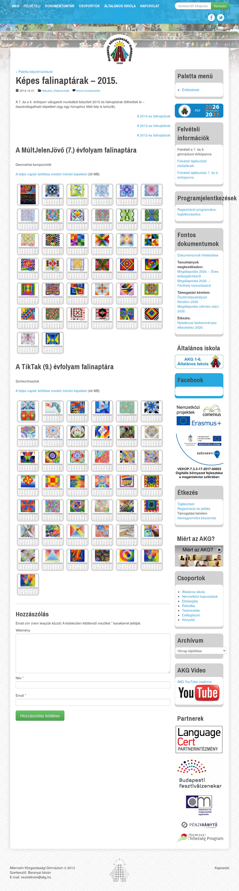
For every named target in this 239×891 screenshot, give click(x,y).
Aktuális (47, 90)
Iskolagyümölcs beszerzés (196, 517)
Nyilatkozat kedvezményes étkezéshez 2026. (197, 325)
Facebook (211, 17)
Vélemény (23, 630)
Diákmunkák (61, 90)
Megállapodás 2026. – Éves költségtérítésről (197, 273)
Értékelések (190, 89)
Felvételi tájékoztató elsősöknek (192, 163)
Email (21, 695)
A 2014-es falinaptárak (153, 116)
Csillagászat (191, 615)
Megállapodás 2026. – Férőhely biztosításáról (194, 283)
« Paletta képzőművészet (34, 71)
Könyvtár (188, 619)
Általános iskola (120, 5)
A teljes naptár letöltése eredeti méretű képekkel (51, 174)
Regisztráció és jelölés (193, 508)
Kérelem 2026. (188, 301)
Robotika (188, 605)
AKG (15, 5)
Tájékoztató (185, 504)
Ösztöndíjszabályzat (192, 297)
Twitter (220, 17)
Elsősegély (190, 601)
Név (20, 678)
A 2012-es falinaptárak (153, 135)
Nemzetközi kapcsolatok (200, 596)
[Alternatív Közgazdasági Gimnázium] (120, 50)
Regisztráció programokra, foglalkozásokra (197, 211)
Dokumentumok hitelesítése (197, 255)
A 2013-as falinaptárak (153, 125)
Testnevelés (191, 610)
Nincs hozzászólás (88, 90)
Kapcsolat (149, 5)
